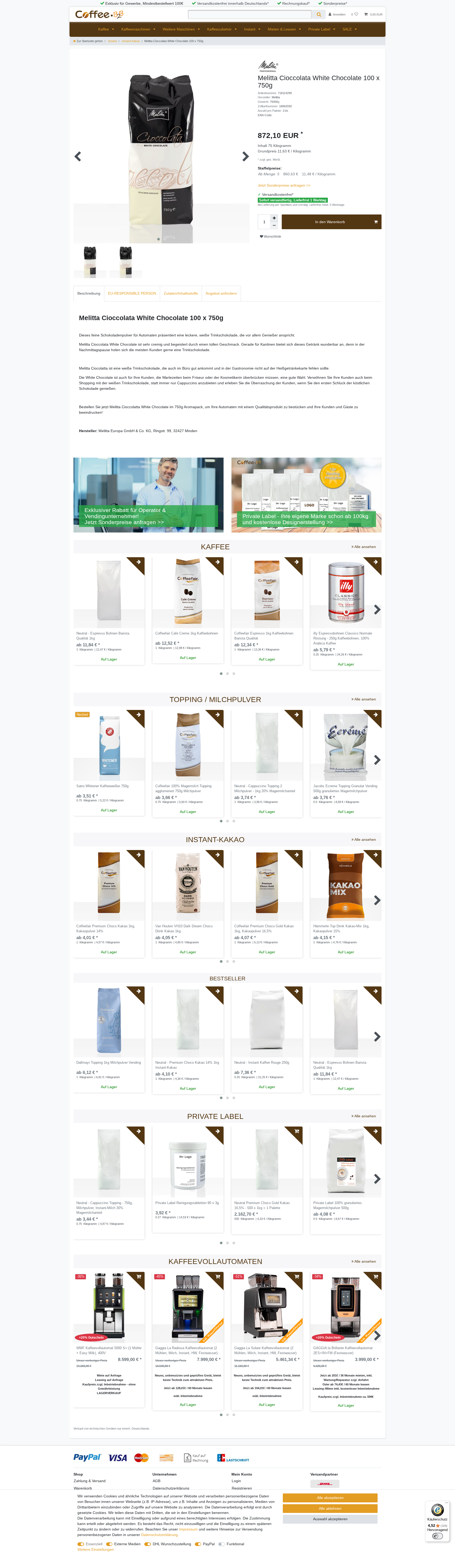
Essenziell (94, 1544)
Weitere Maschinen (179, 29)
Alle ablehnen (330, 1508)
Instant (250, 29)
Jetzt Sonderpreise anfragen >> (284, 185)
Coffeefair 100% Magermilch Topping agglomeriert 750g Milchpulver (183, 788)
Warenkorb (83, 1488)
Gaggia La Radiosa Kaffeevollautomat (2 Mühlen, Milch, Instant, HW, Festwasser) (186, 1350)
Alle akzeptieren (330, 1498)
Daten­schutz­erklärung (159, 1535)
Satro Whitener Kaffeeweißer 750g (102, 786)
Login (236, 1481)
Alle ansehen (365, 547)
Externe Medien (127, 1544)
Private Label (319, 29)
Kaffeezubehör (220, 29)
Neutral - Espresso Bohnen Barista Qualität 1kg (102, 636)
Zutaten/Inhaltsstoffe (181, 293)
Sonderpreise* (335, 3)
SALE (348, 29)
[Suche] (318, 14)
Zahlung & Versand (90, 1481)
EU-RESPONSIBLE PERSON (132, 293)
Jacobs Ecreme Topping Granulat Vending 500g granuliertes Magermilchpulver (345, 788)
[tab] (88, 293)
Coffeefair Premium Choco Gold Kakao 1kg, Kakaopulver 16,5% (264, 928)
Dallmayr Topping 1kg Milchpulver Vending (108, 1062)
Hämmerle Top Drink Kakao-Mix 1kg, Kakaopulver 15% (341, 928)
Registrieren (242, 1488)
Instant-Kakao (130, 41)
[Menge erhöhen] (274, 218)
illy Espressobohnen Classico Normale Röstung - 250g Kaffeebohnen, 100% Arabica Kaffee (342, 638)
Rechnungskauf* (296, 3)
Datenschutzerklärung (171, 1488)
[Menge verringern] (274, 225)
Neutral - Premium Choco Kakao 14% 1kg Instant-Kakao (187, 1065)
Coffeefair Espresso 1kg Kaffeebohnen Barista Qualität (263, 636)
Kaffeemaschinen (136, 29)
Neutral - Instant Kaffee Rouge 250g (261, 1062)
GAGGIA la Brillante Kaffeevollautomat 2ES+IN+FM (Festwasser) (343, 1350)
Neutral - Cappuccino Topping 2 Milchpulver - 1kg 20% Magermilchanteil (264, 788)
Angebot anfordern (221, 293)
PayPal (209, 1544)
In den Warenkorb (330, 222)
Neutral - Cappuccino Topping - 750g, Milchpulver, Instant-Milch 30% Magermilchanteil (104, 1208)
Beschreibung (88, 293)
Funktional (235, 1544)
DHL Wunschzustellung (172, 1544)
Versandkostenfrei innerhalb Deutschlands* (233, 3)
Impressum (188, 1529)
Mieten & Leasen (282, 29)
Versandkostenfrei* (277, 194)
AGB (156, 1481)
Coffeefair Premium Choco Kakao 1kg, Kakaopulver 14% (105, 928)
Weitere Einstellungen (95, 1549)
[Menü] (446, 1504)
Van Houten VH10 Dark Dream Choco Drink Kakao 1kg (183, 928)
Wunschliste (272, 236)
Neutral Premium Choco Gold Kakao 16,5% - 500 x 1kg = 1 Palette (262, 1205)
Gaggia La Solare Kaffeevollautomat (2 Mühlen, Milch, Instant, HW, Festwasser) (265, 1350)
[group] (188, 592)
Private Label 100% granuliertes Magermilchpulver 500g (337, 1205)
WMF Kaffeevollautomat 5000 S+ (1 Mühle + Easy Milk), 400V (108, 1350)
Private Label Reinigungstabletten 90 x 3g (187, 1203)
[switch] (437, 1536)
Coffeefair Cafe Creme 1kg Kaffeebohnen (186, 633)
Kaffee (104, 29)
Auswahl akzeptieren (330, 1519)
